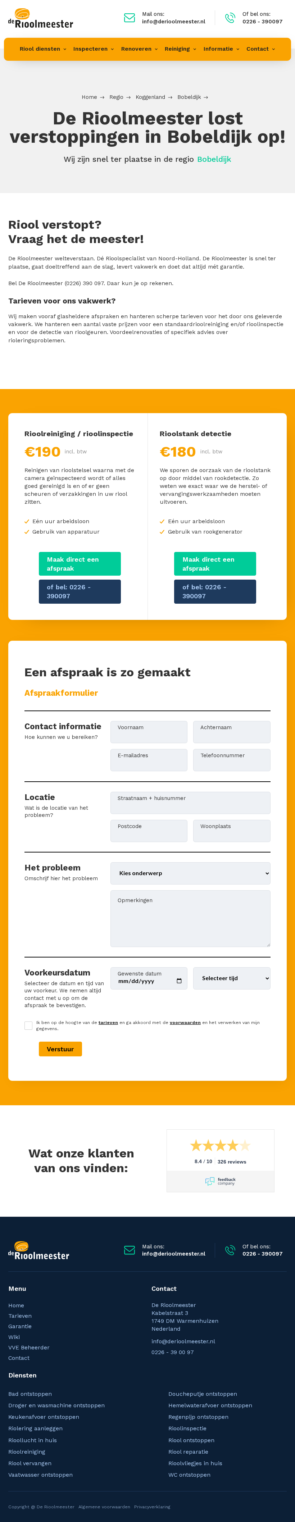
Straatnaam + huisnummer (152, 797)
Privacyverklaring (152, 1506)
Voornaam (131, 727)
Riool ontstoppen (191, 1440)
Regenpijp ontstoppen (198, 1416)
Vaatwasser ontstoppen (40, 1474)
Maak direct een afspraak (73, 564)
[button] (43, 49)
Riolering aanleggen (35, 1428)
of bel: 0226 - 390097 (69, 591)
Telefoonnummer (222, 755)
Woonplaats (215, 825)
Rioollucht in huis (32, 1440)
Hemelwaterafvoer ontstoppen (210, 1405)
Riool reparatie (188, 1451)
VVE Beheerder (29, 1347)
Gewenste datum (140, 973)
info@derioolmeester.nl (183, 1341)
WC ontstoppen (189, 1474)
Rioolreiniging (26, 1451)
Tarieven (20, 1315)
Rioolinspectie (187, 1428)
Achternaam (216, 727)
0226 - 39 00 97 (172, 1352)
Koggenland (150, 97)
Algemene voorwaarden (104, 1506)
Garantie (20, 1326)
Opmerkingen (135, 899)
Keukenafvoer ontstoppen (43, 1416)
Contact (19, 1357)
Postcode (130, 825)
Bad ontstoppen (30, 1393)
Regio (116, 97)
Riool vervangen (29, 1463)
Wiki (14, 1337)
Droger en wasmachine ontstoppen (56, 1405)
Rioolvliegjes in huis (195, 1463)
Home (89, 97)
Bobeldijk (189, 97)
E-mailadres (133, 755)
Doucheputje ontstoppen (202, 1393)
